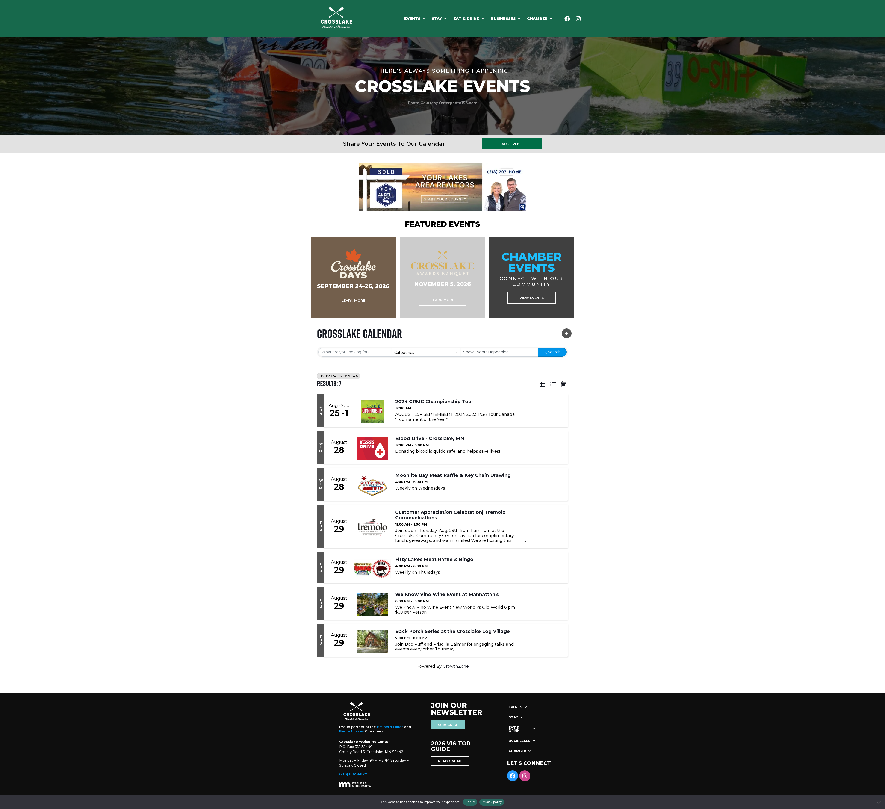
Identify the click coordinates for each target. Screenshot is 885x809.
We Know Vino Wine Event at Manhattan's (447, 594)
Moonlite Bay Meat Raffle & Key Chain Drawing (453, 475)
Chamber (537, 18)
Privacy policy (492, 802)
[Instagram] (578, 18)
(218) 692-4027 (353, 774)
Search (554, 352)
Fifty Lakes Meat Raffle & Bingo (434, 559)
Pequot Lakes (351, 731)
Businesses (503, 18)
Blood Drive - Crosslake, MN (429, 438)
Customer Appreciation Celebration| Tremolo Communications (450, 514)
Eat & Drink (466, 18)
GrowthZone (456, 666)
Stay (437, 18)
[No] (879, 802)
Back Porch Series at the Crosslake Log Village (452, 631)
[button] (414, 18)
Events (412, 18)
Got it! (470, 802)
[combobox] (426, 352)
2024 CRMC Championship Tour (434, 401)
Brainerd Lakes (390, 727)
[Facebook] (567, 18)
